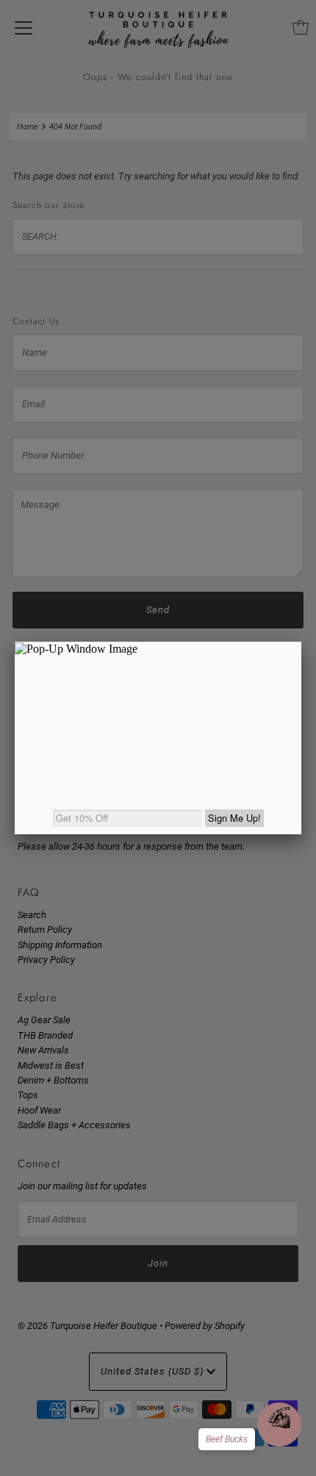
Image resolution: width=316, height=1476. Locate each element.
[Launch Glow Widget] (279, 1424)
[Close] (301, 641)
